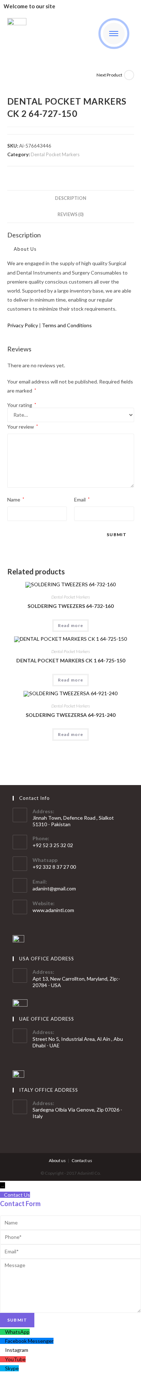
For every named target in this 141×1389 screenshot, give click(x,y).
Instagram (16, 1350)
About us (57, 1160)
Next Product (109, 75)
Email (82, 499)
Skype (12, 1368)
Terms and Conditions (67, 325)
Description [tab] (70, 198)
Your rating (21, 405)
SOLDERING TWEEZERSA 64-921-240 (70, 715)
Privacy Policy (22, 325)
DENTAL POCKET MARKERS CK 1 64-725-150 (70, 660)
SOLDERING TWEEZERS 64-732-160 (70, 606)
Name (15, 499)
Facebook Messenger (29, 1341)
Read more (71, 625)
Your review (22, 427)
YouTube (15, 1359)
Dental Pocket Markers (55, 154)
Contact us (82, 1160)
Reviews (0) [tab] (70, 214)
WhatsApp (17, 1332)
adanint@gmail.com (54, 888)
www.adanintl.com (53, 910)
